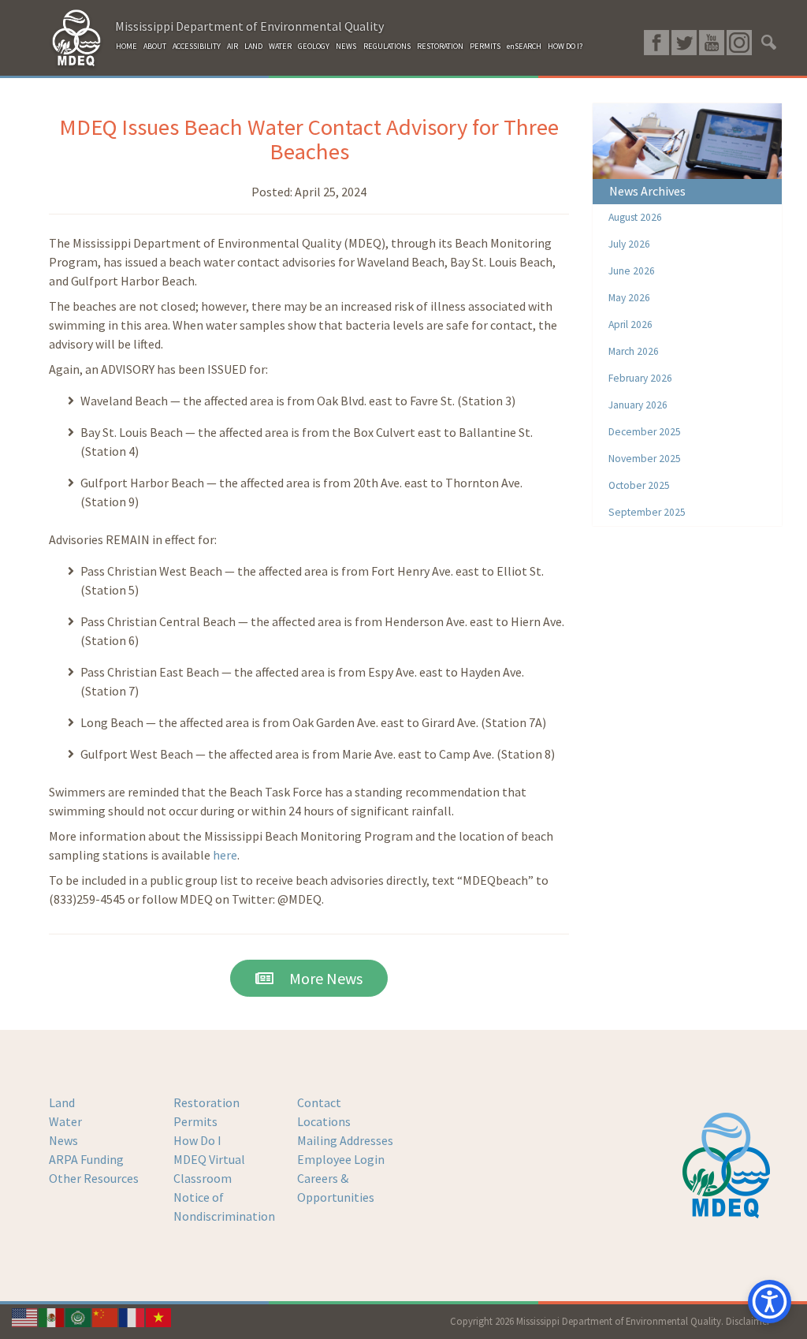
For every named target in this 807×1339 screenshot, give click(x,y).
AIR (232, 46)
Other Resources (94, 1178)
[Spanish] (52, 1316)
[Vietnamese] (159, 1316)
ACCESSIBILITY (197, 46)
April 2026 (630, 324)
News (63, 1140)
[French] (132, 1316)
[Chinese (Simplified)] (105, 1316)
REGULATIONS (387, 46)
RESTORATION (440, 46)
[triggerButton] (769, 1301)
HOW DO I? (565, 46)
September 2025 (647, 512)
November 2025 (644, 458)
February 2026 (640, 378)
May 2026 (629, 297)
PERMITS (485, 46)
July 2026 (629, 244)
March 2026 (633, 351)
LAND (253, 46)
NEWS (346, 46)
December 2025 (644, 431)
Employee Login (341, 1159)
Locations (324, 1121)
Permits (195, 1121)
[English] (25, 1316)
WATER (280, 46)
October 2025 (639, 485)
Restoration (206, 1102)
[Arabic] (78, 1316)
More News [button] (318, 978)
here (225, 855)
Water (65, 1121)
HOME (126, 46)
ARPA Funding (86, 1159)
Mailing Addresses (345, 1140)
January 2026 (638, 405)
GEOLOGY (313, 46)
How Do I (197, 1140)
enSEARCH (524, 46)
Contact (319, 1102)
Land (62, 1102)
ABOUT (154, 46)
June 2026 (631, 271)
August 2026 (635, 217)
